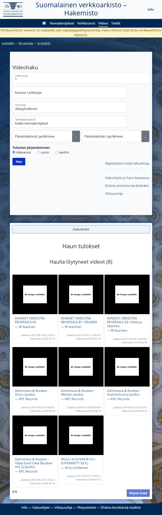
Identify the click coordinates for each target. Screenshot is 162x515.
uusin (45, 152)
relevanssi (23, 152)
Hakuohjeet (41, 507)
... (76, 136)
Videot (103, 23)
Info (151, 9)
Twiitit (115, 23)
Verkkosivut (86, 23)
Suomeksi (8, 43)
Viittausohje (114, 193)
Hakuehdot (81, 229)
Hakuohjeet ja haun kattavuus (127, 178)
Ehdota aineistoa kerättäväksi (127, 186)
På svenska (26, 43)
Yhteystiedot (86, 507)
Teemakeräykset (62, 23)
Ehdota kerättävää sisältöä (121, 507)
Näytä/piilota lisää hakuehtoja (127, 163)
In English (43, 43)
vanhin (64, 152)
